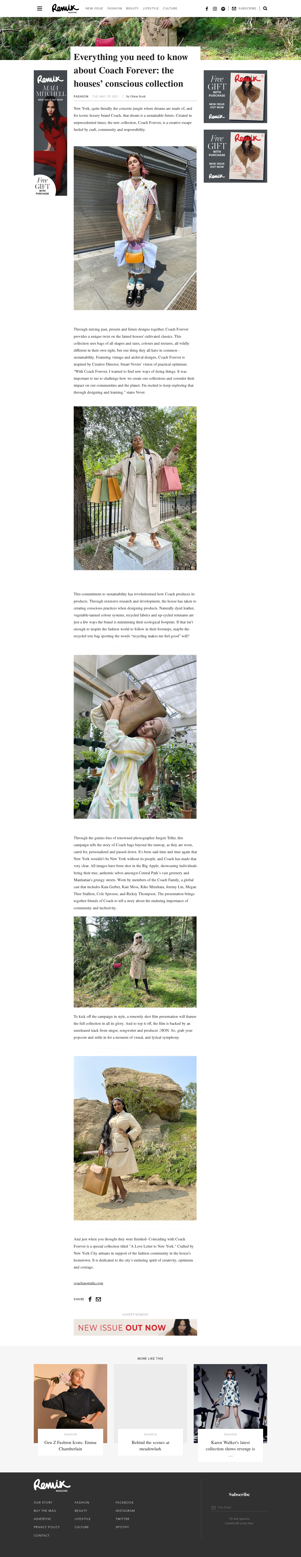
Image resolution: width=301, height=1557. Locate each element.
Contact (42, 1535)
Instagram (125, 1511)
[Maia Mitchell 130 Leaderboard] (135, 1327)
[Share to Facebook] (90, 1299)
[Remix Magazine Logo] (65, 8)
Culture (170, 8)
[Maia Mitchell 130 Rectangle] (235, 96)
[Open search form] (265, 8)
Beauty (132, 8)
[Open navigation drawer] (39, 8)
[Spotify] (223, 8)
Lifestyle (151, 8)
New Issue (94, 8)
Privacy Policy (47, 1527)
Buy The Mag (45, 1511)
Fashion (115, 8)
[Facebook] (207, 8)
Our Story (43, 1502)
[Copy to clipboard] (98, 1299)
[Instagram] (215, 8)
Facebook (125, 1502)
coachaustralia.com (88, 1282)
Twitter (122, 1519)
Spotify (122, 1527)
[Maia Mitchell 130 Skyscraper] (50, 133)
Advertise (42, 1519)
